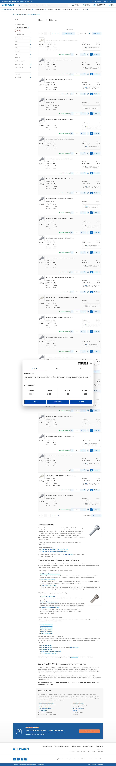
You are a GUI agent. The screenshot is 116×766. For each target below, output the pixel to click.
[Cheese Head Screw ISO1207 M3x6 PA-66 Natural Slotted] (41, 199)
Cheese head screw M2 (46, 624)
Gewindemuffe (99, 746)
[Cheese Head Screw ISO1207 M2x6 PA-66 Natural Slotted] (41, 60)
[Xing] (22, 759)
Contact (93, 751)
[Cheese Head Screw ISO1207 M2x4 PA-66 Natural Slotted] (41, 417)
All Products (100, 749)
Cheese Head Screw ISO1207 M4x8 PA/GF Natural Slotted (59, 99)
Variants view (82, 33)
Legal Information (60, 759)
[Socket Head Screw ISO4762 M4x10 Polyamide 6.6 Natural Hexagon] (41, 40)
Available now (20, 34)
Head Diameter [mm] (19, 61)
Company (72, 751)
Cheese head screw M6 (46, 631)
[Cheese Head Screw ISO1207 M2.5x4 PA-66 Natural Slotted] (41, 436)
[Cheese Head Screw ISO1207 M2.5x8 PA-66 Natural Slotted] (41, 278)
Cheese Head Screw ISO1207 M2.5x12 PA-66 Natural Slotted (60, 258)
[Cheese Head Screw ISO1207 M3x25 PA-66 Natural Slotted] (41, 456)
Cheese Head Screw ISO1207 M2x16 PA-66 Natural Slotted (59, 218)
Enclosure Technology (88, 746)
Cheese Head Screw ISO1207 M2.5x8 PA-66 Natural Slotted (60, 277)
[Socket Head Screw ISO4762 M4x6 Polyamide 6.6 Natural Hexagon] (41, 298)
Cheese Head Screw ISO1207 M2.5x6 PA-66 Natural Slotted (60, 238)
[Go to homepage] (8, 5)
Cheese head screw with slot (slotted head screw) (54, 549)
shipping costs (24, 764)
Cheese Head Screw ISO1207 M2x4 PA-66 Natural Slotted (59, 416)
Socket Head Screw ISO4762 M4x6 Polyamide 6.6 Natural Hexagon (61, 297)
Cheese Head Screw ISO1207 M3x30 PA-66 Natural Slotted (59, 337)
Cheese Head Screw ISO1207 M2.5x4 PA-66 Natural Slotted (60, 436)
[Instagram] (25, 759)
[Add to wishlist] (84, 54)
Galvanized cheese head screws (49, 602)
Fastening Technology (47, 746)
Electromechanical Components (62, 746)
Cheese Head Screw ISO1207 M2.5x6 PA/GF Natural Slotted (60, 139)
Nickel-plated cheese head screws (49, 607)
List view (69, 33)
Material (16, 41)
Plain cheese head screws (47, 596)
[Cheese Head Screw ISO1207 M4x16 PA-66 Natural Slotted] (41, 120)
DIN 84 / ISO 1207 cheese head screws (50, 651)
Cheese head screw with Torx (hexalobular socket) (54, 551)
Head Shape (17, 57)
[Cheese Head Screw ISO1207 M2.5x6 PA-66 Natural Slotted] (41, 238)
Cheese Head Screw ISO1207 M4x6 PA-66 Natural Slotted (59, 317)
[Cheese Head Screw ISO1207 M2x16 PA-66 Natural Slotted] (41, 219)
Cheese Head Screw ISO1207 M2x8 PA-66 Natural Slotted (59, 495)
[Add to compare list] (88, 54)
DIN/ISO (16, 47)
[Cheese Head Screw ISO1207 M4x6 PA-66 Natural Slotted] (41, 318)
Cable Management (76, 746)
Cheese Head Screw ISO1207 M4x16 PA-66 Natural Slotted (59, 119)
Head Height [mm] (19, 64)
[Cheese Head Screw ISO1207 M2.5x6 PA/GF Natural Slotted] (41, 139)
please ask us (74, 657)
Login (86, 47)
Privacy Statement (71, 759)
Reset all (18, 30)
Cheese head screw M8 (46, 633)
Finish (16, 44)
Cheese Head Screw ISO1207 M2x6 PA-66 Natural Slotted (59, 60)
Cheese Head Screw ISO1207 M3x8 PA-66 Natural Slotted (59, 159)
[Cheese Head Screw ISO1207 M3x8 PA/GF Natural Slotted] (41, 80)
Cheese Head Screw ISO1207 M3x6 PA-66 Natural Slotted (59, 198)
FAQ (88, 751)
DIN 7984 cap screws (46, 649)
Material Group (19, 37)
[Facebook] (18, 759)
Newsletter (100, 751)
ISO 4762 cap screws (46, 647)
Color (16, 70)
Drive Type (17, 51)
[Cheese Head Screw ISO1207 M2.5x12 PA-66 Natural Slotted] (41, 258)
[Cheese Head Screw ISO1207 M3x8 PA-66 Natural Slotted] (41, 159)
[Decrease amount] (71, 54)
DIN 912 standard (74, 647)
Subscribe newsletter (89, 731)
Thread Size (17, 74)
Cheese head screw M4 (46, 628)
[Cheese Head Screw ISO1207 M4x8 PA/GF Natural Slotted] (41, 100)
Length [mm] (18, 77)
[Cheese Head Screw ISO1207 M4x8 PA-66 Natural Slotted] (41, 179)
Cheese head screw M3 (46, 626)
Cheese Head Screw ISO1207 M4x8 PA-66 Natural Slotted (59, 178)
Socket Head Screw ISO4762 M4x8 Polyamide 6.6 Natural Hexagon (61, 475)
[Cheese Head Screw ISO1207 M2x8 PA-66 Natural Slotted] (41, 496)
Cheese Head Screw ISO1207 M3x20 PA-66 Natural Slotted (59, 357)
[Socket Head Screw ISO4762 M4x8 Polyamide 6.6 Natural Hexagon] (41, 476)
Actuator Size (18, 54)
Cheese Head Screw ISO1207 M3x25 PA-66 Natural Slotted (59, 456)
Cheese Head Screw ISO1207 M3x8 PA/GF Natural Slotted (59, 79)
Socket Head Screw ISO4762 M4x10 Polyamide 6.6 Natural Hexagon (61, 40)
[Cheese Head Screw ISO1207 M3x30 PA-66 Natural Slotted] (41, 337)
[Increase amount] (81, 54)
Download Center (81, 751)
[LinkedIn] (14, 759)
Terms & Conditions (82, 759)
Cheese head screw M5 (46, 629)
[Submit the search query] (19, 5)
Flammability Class (19, 67)
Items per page (87, 515)
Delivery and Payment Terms (96, 759)
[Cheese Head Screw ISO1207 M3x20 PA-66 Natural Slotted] (41, 357)
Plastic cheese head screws (48, 585)
